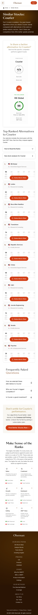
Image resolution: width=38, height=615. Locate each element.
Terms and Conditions (12, 610)
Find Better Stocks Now (18, 428)
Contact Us (19, 602)
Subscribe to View (20, 178)
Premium (19, 562)
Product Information (19, 577)
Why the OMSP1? (19, 572)
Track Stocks (19, 550)
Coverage (19, 590)
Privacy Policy (22, 610)
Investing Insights (19, 552)
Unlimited (19, 565)
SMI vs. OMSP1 (19, 575)
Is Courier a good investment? (16, 397)
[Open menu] (2, 2)
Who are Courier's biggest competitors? (15, 390)
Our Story (19, 597)
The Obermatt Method (19, 587)
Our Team (19, 599)
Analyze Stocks (19, 547)
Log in (34, 3)
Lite (19, 559)
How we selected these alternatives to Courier (14, 382)
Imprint (29, 610)
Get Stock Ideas (19, 544)
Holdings (19, 580)
